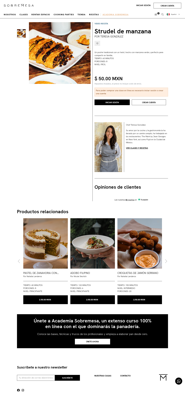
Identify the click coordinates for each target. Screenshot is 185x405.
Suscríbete (67, 378)
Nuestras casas (102, 375)
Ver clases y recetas (137, 148)
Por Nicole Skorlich (78, 276)
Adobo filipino (80, 273)
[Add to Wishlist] (97, 43)
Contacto (125, 375)
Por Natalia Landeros (32, 276)
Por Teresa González (109, 36)
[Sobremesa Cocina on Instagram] (23, 390)
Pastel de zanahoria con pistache (40, 273)
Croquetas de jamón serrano (137, 273)
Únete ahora (92, 341)
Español (173, 14)
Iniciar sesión (143, 5)
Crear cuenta (167, 5)
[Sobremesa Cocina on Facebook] (18, 390)
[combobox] (173, 14)
